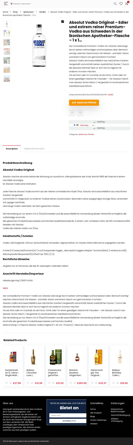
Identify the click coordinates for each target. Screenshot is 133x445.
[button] (62, 21)
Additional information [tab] (34, 148)
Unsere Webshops (98, 420)
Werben (93, 423)
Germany (84, 125)
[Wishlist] (121, 3)
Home (5, 12)
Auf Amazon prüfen (84, 102)
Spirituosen (29, 12)
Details (110, 95)
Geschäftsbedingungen (121, 415)
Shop (15, 12)
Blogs (92, 416)
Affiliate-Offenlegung (117, 419)
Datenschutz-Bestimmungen (118, 410)
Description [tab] (12, 148)
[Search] (115, 3)
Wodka (42, 12)
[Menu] (6, 3)
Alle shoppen (96, 412)
